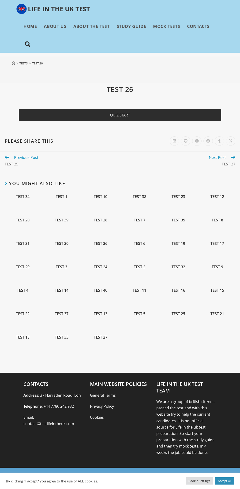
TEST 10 (100, 196)
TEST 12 (217, 196)
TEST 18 (23, 337)
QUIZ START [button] (120, 115)
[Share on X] (230, 141)
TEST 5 (139, 313)
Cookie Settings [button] (199, 481)
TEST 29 (23, 267)
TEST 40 (100, 290)
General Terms (103, 395)
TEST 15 (217, 290)
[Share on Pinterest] (185, 141)
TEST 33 (61, 337)
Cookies (97, 417)
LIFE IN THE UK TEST (59, 8)
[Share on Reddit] (208, 141)
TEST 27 (100, 337)
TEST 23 (178, 196)
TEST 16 (178, 290)
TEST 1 (61, 196)
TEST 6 (139, 243)
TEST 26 (37, 63)
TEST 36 (100, 243)
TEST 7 (139, 220)
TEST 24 (100, 267)
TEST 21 (217, 313)
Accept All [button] (224, 481)
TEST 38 (139, 196)
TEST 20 (23, 220)
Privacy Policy (102, 406)
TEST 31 (23, 243)
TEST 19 (178, 243)
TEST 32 (178, 267)
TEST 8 (217, 220)
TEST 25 (178, 313)
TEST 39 (61, 220)
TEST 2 (139, 267)
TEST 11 (139, 290)
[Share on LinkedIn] (174, 141)
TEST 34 (23, 196)
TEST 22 (23, 313)
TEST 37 (61, 313)
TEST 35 (178, 220)
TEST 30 (61, 243)
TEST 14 (61, 290)
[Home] (13, 63)
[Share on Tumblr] (219, 141)
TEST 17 (217, 243)
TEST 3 (61, 267)
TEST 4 (22, 290)
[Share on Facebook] (197, 141)
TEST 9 (217, 267)
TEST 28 (100, 220)
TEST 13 (100, 313)
